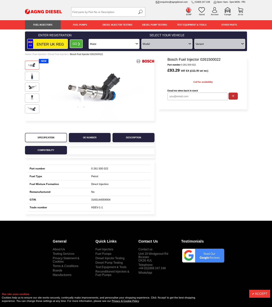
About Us (59, 249)
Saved (202, 14)
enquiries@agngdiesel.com (174, 2)
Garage (227, 14)
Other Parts (229, 25)
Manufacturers (62, 274)
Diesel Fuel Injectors (58, 54)
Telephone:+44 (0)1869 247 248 (152, 266)
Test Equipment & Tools (191, 25)
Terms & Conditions (65, 266)
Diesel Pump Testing (154, 25)
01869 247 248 (202, 2)
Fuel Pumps (80, 25)
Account (214, 14)
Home (28, 54)
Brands (57, 270)
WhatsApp (145, 272)
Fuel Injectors (42, 25)
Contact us (145, 249)
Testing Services (63, 253)
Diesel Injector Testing (117, 25)
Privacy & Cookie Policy (125, 300)
